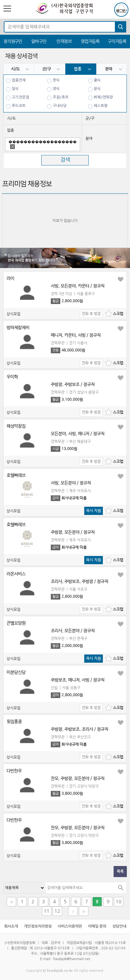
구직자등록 (117, 41)
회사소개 (11, 926)
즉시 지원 (93, 511)
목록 (120, 871)
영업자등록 (90, 41)
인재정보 (63, 41)
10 (118, 901)
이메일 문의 (97, 926)
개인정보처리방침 (38, 926)
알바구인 (38, 41)
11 (47, 911)
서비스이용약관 (70, 926)
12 (57, 911)
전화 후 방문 (91, 314)
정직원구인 (12, 41)
